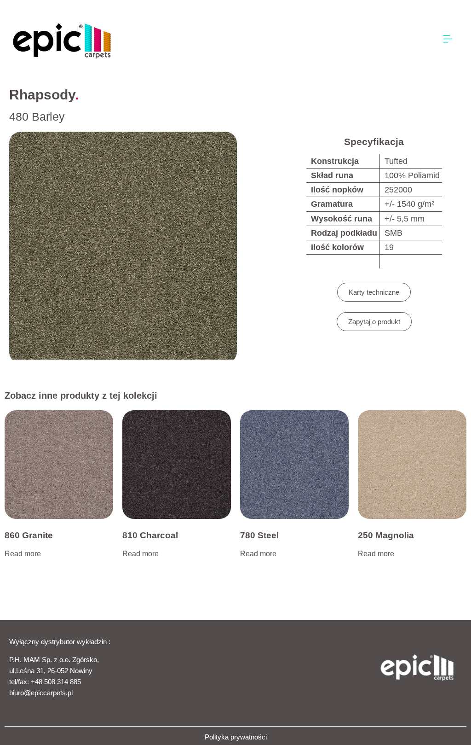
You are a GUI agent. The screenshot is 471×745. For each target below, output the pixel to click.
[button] (448, 39)
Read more (23, 554)
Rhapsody (42, 94)
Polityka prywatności (236, 737)
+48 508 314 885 (56, 682)
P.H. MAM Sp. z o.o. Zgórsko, (54, 660)
